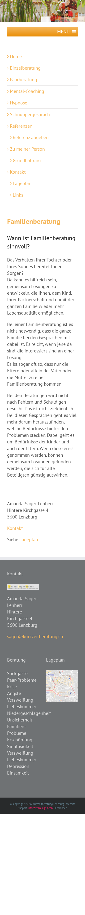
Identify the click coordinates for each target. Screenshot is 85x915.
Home (16, 56)
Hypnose (18, 103)
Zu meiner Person (27, 149)
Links (18, 195)
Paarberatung (23, 80)
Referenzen (21, 126)
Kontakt (18, 172)
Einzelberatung (25, 68)
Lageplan (22, 183)
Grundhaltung (27, 160)
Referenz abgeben (31, 137)
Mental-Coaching (27, 91)
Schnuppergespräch (30, 114)
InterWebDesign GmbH (41, 808)
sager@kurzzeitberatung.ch (35, 636)
